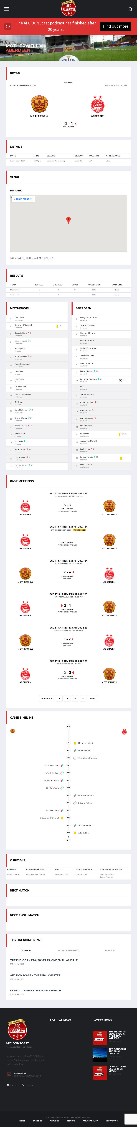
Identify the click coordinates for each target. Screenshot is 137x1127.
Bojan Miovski (86, 371)
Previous (47, 698)
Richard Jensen (87, 340)
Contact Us (111, 1121)
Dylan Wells (20, 457)
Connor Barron (86, 363)
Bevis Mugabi (21, 341)
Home (22, 1121)
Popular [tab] (110, 950)
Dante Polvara (86, 418)
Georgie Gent (21, 333)
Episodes (37, 1121)
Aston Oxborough (22, 364)
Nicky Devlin (85, 317)
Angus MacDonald (88, 441)
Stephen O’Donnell (23, 325)
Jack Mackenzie (87, 325)
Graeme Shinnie (87, 333)
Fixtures (54, 1121)
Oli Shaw (19, 402)
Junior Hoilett (86, 457)
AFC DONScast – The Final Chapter (35, 975)
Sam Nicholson (21, 410)
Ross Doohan (86, 464)
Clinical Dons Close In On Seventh (35, 990)
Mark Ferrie (20, 449)
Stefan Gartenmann (89, 348)
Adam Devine (21, 426)
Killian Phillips (86, 402)
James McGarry (87, 394)
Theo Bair (19, 371)
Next (93, 698)
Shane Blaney (21, 418)
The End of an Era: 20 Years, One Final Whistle (44, 960)
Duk (82, 387)
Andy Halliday (21, 356)
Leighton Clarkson (88, 379)
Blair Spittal (20, 348)
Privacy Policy (90, 1121)
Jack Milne (85, 449)
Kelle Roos (84, 433)
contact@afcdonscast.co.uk (27, 1076)
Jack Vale (19, 441)
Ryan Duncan (86, 426)
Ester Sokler (85, 410)
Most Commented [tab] (68, 950)
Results (71, 1121)
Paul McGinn (20, 387)
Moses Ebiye (20, 433)
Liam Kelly (19, 317)
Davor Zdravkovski (23, 394)
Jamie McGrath (87, 355)
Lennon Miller (21, 465)
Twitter (29, 1085)
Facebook (15, 1085)
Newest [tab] (27, 950)
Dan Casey (19, 379)
